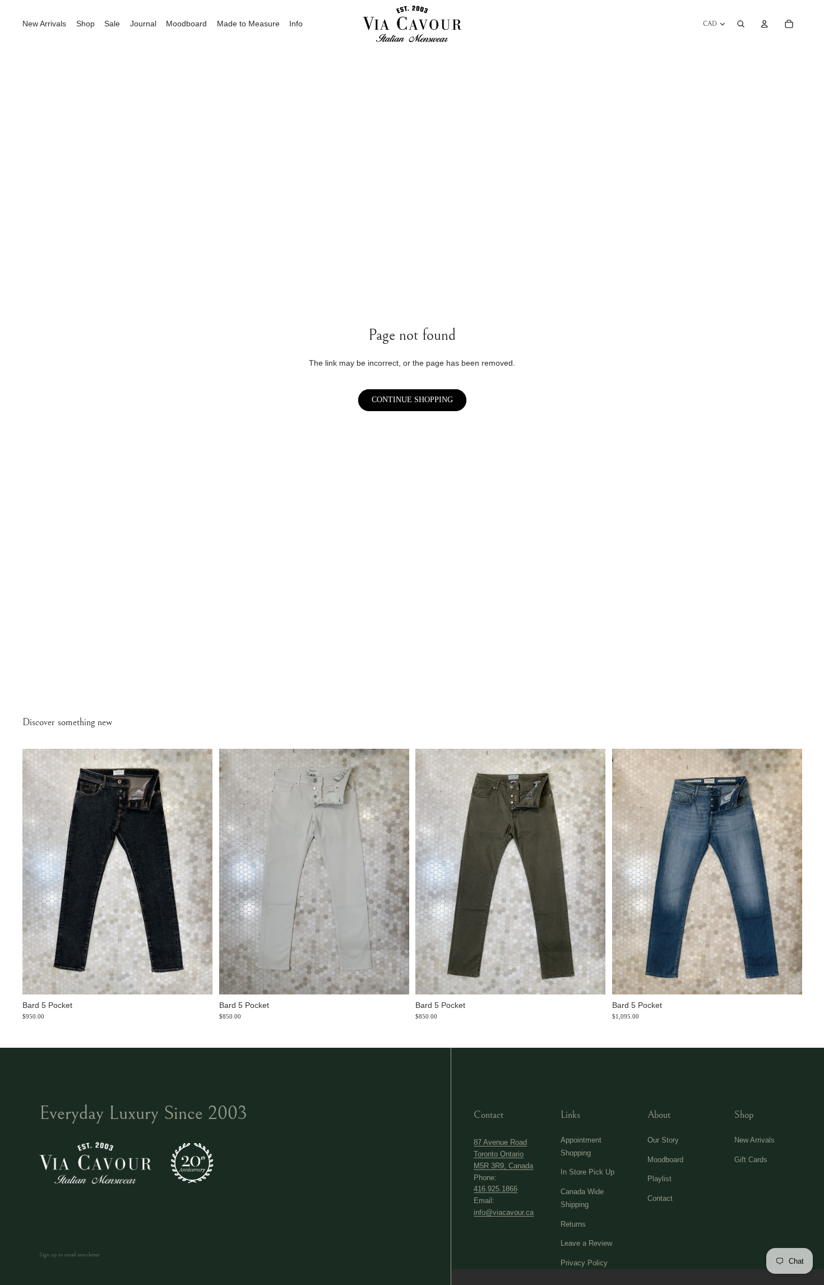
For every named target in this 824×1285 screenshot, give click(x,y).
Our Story (663, 1140)
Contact (660, 1198)
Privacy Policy (584, 1263)
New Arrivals (754, 1140)
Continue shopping (412, 399)
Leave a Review (586, 1243)
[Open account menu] (764, 23)
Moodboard (665, 1159)
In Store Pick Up (587, 1172)
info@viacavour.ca (504, 1212)
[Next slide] (197, 871)
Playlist (659, 1179)
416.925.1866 (495, 1189)
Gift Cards (750, 1159)
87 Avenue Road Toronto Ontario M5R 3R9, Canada (503, 1154)
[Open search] (741, 23)
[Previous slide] (37, 871)
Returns (573, 1224)
